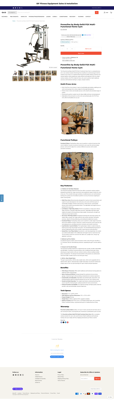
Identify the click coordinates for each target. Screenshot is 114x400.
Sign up (97, 378)
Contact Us (37, 382)
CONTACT (88, 16)
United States (96, 7)
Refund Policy (61, 376)
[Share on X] (63, 322)
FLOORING (81, 16)
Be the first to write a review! (57, 356)
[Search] (96, 12)
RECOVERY (73, 16)
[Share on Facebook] (61, 322)
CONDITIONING (64, 16)
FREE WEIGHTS (14, 16)
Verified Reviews (38, 376)
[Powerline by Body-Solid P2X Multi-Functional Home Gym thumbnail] (31, 78)
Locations (19, 393)
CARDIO (55, 16)
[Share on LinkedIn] (65, 322)
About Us (37, 374)
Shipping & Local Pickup (35, 393)
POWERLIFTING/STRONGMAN (36, 16)
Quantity (62, 45)
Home (13, 21)
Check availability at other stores (68, 60)
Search (58, 393)
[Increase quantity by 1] (72, 49)
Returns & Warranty (45, 393)
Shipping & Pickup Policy (63, 378)
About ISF (14, 393)
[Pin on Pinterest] (67, 322)
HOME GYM (24, 16)
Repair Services (38, 380)
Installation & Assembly (40, 378)
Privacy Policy (61, 374)
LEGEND (48, 16)
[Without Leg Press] (65, 43)
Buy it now (81, 53)
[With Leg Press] (74, 43)
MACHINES (5, 16)
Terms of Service (61, 380)
